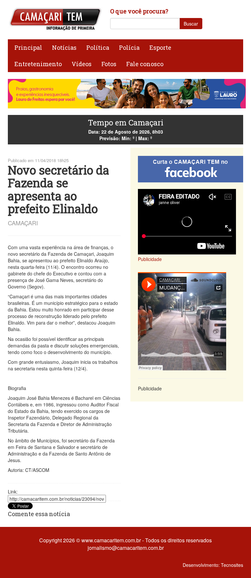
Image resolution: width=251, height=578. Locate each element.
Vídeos (82, 64)
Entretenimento (38, 64)
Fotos (108, 64)
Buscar (191, 23)
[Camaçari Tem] (55, 19)
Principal (28, 47)
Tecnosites (232, 565)
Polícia (129, 47)
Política (97, 47)
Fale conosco (144, 64)
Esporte (160, 47)
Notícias (64, 47)
